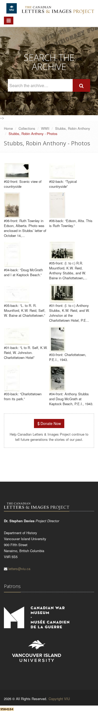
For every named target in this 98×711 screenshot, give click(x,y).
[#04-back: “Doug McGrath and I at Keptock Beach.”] (12, 264)
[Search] (81, 85)
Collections (27, 128)
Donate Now (50, 423)
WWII (45, 128)
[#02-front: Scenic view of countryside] (17, 176)
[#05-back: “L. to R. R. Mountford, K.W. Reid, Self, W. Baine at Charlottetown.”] (17, 300)
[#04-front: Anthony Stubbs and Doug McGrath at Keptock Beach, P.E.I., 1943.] (57, 388)
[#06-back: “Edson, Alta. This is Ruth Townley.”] (57, 215)
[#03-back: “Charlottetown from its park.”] (12, 388)
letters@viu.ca (19, 568)
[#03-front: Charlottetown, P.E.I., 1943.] (57, 349)
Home (8, 128)
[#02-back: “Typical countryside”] (62, 176)
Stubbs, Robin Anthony (72, 128)
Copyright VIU (59, 698)
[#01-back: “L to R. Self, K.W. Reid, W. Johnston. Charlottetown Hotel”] (17, 342)
